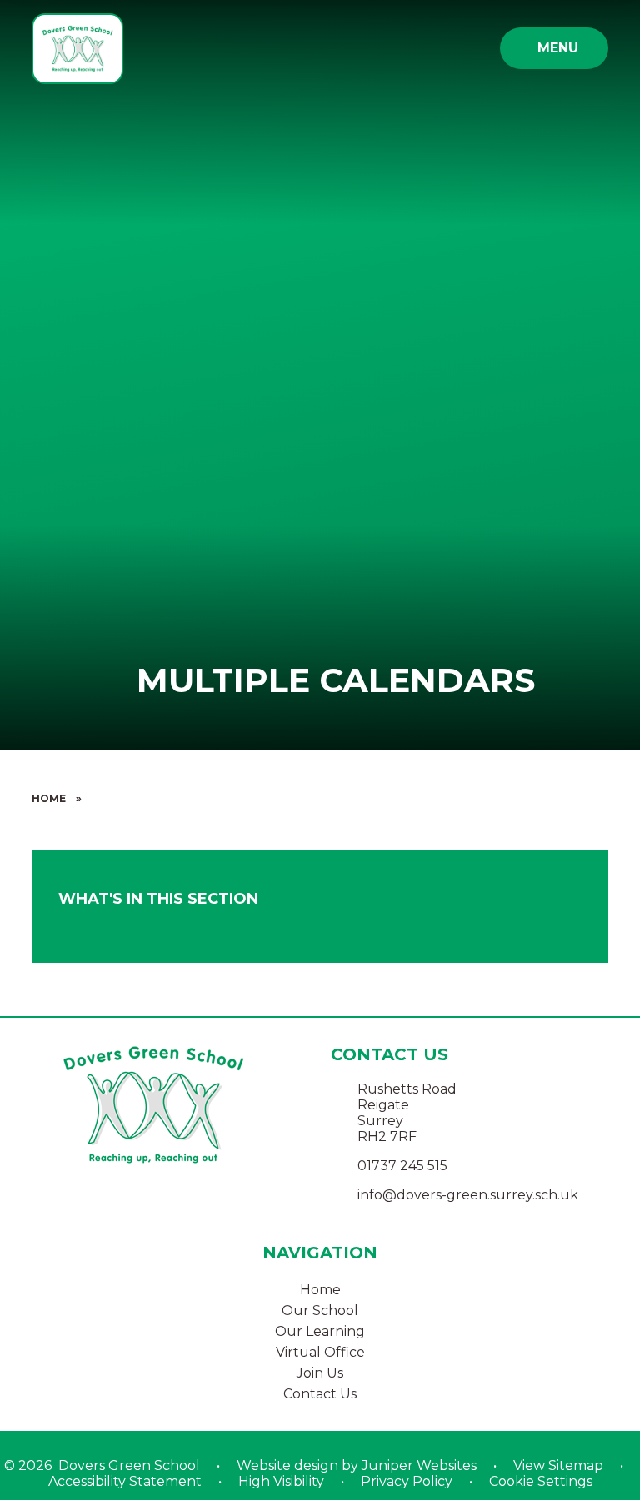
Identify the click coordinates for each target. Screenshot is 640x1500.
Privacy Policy (406, 1481)
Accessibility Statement (125, 1481)
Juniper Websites (419, 1465)
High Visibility (281, 1481)
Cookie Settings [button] (540, 1481)
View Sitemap (558, 1465)
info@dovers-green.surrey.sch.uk (468, 1195)
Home (49, 798)
